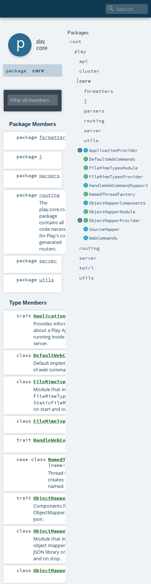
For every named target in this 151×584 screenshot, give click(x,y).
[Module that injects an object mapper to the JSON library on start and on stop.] (86, 212)
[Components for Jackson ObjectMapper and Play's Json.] (86, 203)
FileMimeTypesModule (113, 168)
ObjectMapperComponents (117, 203)
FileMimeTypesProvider (116, 176)
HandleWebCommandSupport (118, 185)
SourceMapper (104, 229)
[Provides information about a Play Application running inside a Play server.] (86, 151)
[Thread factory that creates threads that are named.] (86, 195)
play (40, 41)
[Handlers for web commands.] (86, 238)
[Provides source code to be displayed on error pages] (86, 230)
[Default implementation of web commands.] (86, 160)
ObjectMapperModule (112, 211)
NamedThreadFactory (112, 194)
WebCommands (103, 238)
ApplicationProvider (113, 150)
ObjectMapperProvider (114, 220)
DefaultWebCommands (112, 159)
